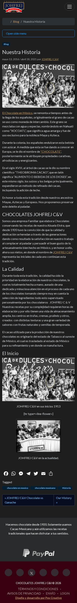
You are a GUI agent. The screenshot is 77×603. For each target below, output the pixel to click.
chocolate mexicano (45, 488)
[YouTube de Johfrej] (66, 572)
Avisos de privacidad (24, 593)
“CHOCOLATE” (51, 151)
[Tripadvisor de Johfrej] (43, 572)
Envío (50, 593)
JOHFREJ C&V (50, 59)
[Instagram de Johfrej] (20, 572)
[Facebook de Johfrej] (8, 572)
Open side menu (16, 33)
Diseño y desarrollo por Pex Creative (38, 597)
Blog (16, 21)
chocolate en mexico (17, 488)
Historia (66, 488)
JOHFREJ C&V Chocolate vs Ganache (24, 500)
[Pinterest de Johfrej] (54, 572)
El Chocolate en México (17, 113)
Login (65, 593)
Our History (64, 498)
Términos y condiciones (38, 589)
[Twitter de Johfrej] (31, 572)
